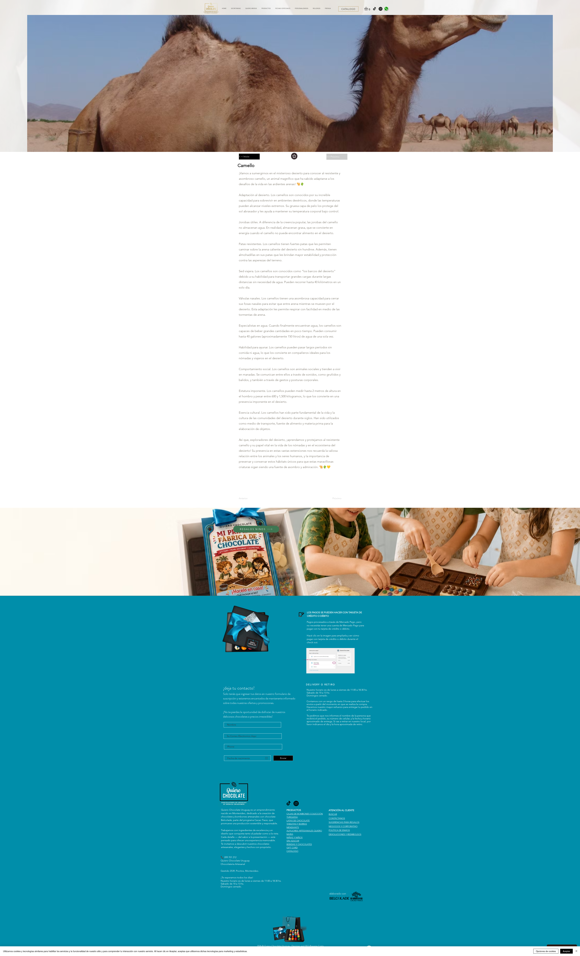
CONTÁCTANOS (337, 818)
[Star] (294, 156)
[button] (266, 8)
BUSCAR (333, 814)
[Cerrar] (576, 951)
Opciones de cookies (546, 951)
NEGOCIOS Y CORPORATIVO (343, 826)
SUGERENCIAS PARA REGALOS (344, 822)
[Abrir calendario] (266, 758)
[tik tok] (374, 9)
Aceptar (566, 951)
